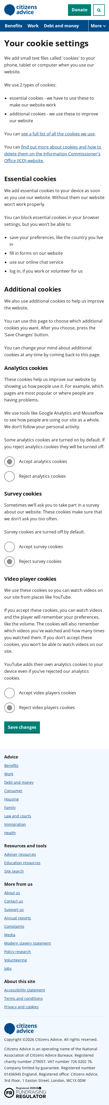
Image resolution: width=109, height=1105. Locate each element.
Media (9, 934)
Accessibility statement (24, 989)
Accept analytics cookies (43, 461)
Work (33, 26)
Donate (79, 10)
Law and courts (17, 815)
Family (10, 807)
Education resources (22, 862)
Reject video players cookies (47, 707)
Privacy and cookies (21, 1006)
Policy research (17, 951)
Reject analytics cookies (42, 476)
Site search (14, 871)
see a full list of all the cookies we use (58, 134)
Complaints (14, 926)
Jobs (8, 968)
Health (10, 832)
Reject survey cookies (40, 561)
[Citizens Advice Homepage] (20, 10)
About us (12, 892)
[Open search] (99, 10)
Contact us (13, 901)
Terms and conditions (23, 998)
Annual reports (17, 917)
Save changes (22, 727)
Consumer (13, 790)
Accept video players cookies (47, 693)
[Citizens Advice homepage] (20, 1029)
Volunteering (15, 960)
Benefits (13, 26)
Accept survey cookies (41, 546)
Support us (14, 909)
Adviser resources (20, 854)
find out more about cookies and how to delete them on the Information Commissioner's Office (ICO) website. (52, 154)
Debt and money (61, 26)
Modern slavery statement (27, 943)
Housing (11, 799)
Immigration (15, 824)
